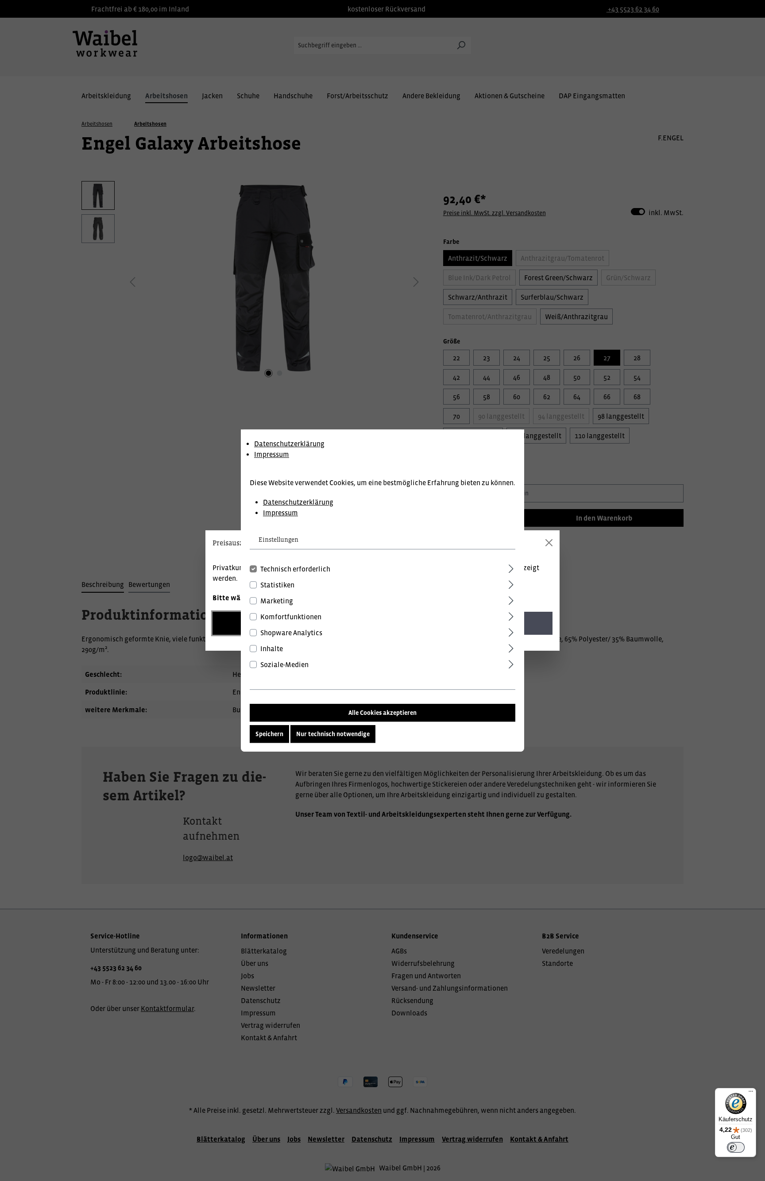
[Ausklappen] (511, 567)
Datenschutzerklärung (289, 444)
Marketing (276, 601)
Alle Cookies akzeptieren (382, 712)
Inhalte (271, 648)
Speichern (269, 733)
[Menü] (751, 1093)
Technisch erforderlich (295, 569)
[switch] (736, 1147)
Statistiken (277, 585)
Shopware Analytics (291, 633)
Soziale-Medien (284, 664)
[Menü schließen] (549, 543)
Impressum (271, 454)
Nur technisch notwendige (333, 733)
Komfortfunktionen (290, 617)
